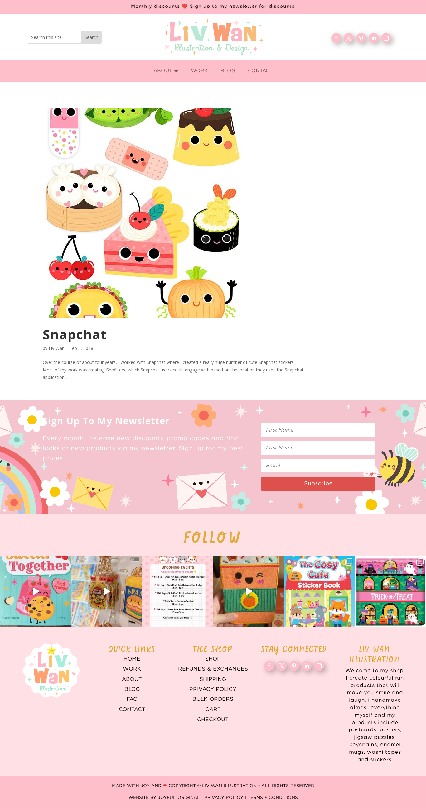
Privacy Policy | (226, 798)
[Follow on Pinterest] (361, 38)
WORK (132, 669)
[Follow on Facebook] (336, 38)
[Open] (35, 591)
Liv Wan (57, 348)
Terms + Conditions (273, 798)
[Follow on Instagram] (386, 38)
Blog (132, 689)
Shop (213, 659)
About (132, 679)
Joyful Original (179, 798)
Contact (132, 709)
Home (131, 659)
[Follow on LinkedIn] (374, 38)
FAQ (132, 699)
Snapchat (75, 334)
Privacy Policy (212, 689)
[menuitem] (166, 71)
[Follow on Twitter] (349, 38)
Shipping (213, 679)
